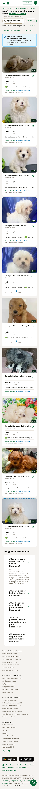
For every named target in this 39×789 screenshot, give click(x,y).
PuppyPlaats (29, 765)
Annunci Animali (22, 768)
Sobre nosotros (8, 725)
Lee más (32, 26)
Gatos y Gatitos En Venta (11, 675)
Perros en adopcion (9, 717)
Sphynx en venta (8, 684)
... (28, 8)
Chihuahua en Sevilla (10, 708)
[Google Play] (9, 759)
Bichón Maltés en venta (11, 656)
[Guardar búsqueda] (33, 782)
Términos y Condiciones (9, 780)
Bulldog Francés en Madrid (12, 703)
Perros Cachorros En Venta (12, 651)
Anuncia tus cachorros (10, 741)
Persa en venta (7, 692)
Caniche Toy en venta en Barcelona (15, 714)
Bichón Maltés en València (11, 706)
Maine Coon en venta (10, 689)
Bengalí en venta (8, 687)
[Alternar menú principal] (4, 3)
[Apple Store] (26, 759)
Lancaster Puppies (9, 770)
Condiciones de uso (9, 736)
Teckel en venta (8, 667)
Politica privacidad (9, 727)
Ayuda (4, 730)
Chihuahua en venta (9, 654)
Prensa (4, 733)
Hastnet (20, 765)
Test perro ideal (8, 747)
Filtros (32, 21)
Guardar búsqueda (13, 30)
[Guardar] (32, 76)
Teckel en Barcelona (9, 700)
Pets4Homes (10, 765)
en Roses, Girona (17, 13)
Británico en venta (9, 681)
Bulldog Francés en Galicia (12, 711)
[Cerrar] (34, 36)
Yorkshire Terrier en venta (11, 659)
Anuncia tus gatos (8, 744)
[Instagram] (9, 751)
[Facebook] (4, 751)
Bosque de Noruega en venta (12, 678)
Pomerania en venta (9, 662)
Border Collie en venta (10, 665)
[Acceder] (35, 3)
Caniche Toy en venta (10, 670)
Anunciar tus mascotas (10, 739)
